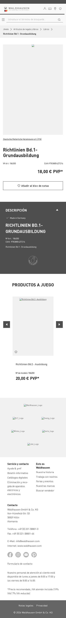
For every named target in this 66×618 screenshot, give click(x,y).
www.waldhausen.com (29, 545)
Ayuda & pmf (14, 468)
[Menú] (3, 19)
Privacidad (41, 605)
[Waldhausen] (33, 408)
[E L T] (18, 421)
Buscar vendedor (45, 490)
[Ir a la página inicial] (16, 9)
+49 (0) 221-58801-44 (23, 533)
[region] (33, 89)
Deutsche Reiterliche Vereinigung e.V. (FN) (22, 139)
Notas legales (26, 605)
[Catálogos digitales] (49, 8)
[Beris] (48, 434)
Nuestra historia (45, 472)
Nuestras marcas (45, 485)
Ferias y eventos (44, 481)
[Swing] (48, 421)
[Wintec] (18, 434)
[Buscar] (59, 19)
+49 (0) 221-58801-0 (28, 528)
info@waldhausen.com (28, 541)
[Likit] (33, 447)
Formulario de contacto (19, 563)
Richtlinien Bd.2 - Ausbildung (31, 364)
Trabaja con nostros (46, 476)
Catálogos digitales (17, 477)
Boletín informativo (17, 473)
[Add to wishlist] (16, 352)
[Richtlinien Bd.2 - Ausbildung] (33, 326)
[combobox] (31, 19)
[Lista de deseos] (60, 8)
